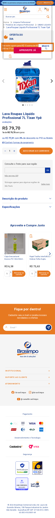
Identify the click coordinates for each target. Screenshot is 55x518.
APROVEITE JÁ (27, 50)
